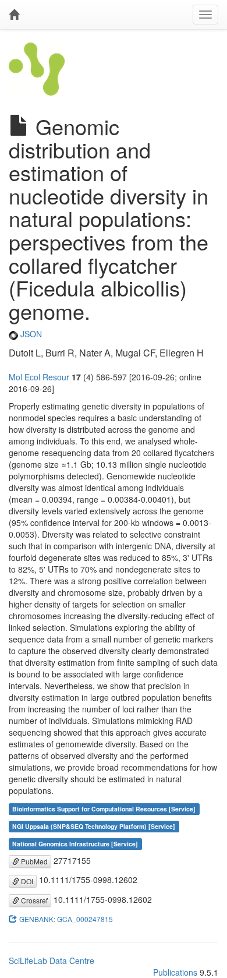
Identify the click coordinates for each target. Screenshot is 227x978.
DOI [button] (26, 881)
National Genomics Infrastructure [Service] (75, 843)
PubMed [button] (33, 861)
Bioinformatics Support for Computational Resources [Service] (104, 808)
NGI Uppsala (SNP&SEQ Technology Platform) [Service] (93, 826)
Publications (175, 972)
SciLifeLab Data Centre (51, 960)
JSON (30, 334)
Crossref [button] (33, 900)
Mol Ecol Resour (39, 377)
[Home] (14, 14)
